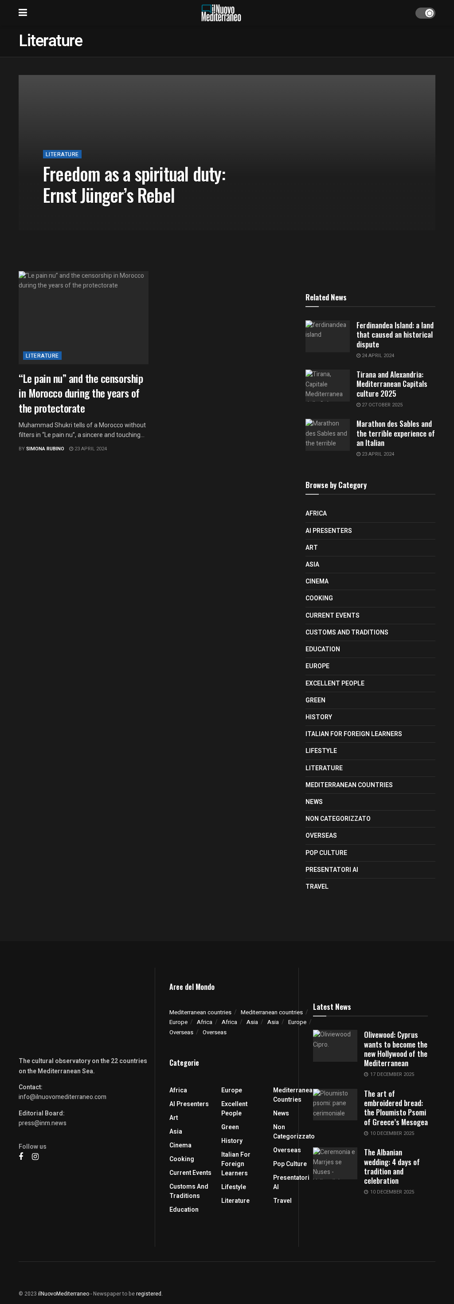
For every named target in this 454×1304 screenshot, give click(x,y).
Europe (317, 666)
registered (148, 1294)
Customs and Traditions (346, 632)
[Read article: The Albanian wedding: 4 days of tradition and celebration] (335, 1163)
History (318, 717)
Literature (62, 154)
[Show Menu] (23, 13)
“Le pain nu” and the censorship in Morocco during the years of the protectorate (81, 393)
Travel (317, 886)
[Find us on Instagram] (35, 1157)
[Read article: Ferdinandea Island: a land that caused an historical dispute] (327, 336)
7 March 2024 (130, 216)
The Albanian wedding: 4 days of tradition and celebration (392, 1166)
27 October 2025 (381, 405)
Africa (316, 513)
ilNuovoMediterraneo (63, 1294)
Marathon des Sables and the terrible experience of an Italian (395, 433)
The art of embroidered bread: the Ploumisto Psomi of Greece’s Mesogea (396, 1107)
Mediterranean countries (349, 785)
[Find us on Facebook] (21, 1157)
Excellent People (334, 683)
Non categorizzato (338, 818)
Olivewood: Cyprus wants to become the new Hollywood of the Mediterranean (395, 1048)
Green (315, 700)
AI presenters (328, 531)
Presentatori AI (331, 870)
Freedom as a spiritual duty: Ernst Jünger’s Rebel (134, 184)
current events (332, 615)
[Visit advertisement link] (227, 259)
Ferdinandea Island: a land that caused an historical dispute (395, 334)
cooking (319, 598)
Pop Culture (326, 853)
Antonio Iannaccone (77, 216)
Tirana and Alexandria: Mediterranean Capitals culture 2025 (391, 384)
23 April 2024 (90, 449)
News (314, 802)
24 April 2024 (377, 355)
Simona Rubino (45, 449)
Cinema (317, 581)
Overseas (321, 835)
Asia (312, 564)
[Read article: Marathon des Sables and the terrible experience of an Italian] (327, 435)
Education (322, 649)
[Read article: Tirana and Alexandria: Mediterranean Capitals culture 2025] (327, 386)
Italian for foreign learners (353, 734)
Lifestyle (321, 751)
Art (311, 547)
